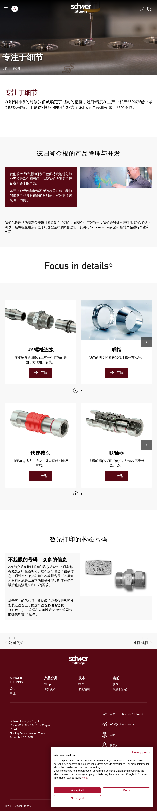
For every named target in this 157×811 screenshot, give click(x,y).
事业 (13, 693)
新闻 (116, 684)
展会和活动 (120, 689)
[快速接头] (75, 494)
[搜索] (14, 9)
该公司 (16, 68)
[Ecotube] (81, 494)
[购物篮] (151, 9)
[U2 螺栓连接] (75, 390)
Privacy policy (141, 752)
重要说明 (50, 689)
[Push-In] (81, 390)
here (84, 777)
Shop (47, 684)
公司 (13, 688)
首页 (4, 68)
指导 (81, 684)
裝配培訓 (84, 689)
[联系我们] (141, 9)
